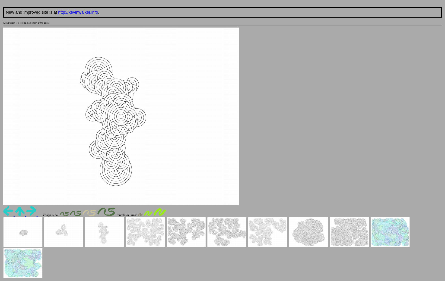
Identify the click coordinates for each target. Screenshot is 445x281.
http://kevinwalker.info (78, 12)
